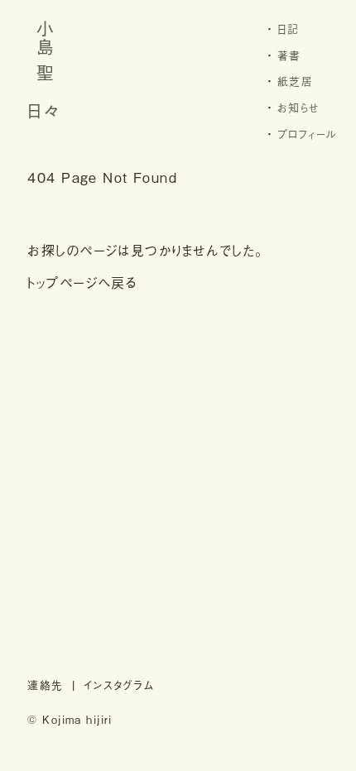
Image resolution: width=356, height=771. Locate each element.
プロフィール (307, 133)
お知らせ (298, 107)
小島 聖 (45, 52)
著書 (289, 55)
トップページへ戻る (82, 282)
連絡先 (45, 684)
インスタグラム (119, 684)
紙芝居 (295, 81)
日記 (288, 28)
